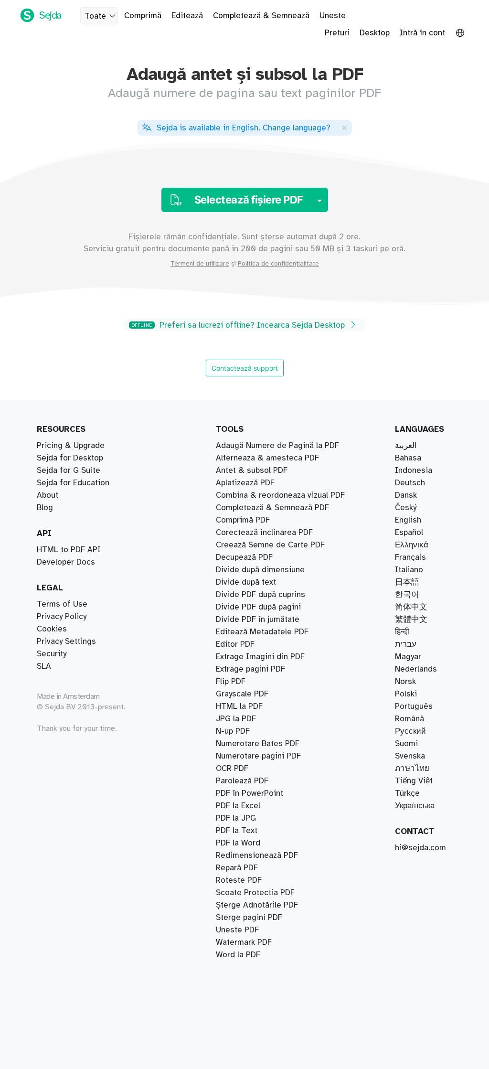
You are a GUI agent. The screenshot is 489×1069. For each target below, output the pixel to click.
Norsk (405, 681)
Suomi (406, 743)
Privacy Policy (61, 616)
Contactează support (245, 368)
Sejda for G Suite (68, 470)
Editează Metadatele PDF (262, 632)
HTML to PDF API (69, 549)
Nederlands (416, 669)
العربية (406, 445)
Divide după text (246, 582)
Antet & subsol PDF (251, 470)
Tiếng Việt (414, 781)
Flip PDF (230, 681)
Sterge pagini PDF (249, 917)
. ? (243, 128)
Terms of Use (62, 604)
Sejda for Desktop (70, 458)
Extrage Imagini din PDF (260, 656)
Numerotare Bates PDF (257, 743)
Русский (410, 731)
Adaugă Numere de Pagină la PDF (277, 445)
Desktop (375, 33)
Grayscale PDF (242, 694)
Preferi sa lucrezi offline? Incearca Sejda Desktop (239, 325)
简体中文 (411, 607)
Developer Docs (66, 562)
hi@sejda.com (420, 848)
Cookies (52, 629)
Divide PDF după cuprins (260, 594)
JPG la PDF (236, 719)
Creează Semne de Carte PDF (270, 545)
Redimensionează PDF (257, 855)
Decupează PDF (244, 557)
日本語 (407, 582)
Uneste (332, 15)
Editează (187, 15)
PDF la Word (238, 843)
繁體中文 (411, 619)
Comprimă (142, 15)
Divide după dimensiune (260, 570)
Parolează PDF (242, 781)
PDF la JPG (236, 818)
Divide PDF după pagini (258, 607)
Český (405, 507)
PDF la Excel (238, 806)
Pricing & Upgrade (71, 445)
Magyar (408, 656)
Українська (415, 806)
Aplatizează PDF (245, 483)
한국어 (407, 594)
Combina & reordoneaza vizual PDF (280, 495)
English (408, 520)
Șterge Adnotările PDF (257, 905)
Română (409, 719)
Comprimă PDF (243, 520)
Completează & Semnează (261, 15)
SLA (44, 666)
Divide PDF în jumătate (257, 619)
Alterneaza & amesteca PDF (267, 458)
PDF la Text (236, 830)
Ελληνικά (411, 545)
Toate (95, 16)
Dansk (406, 495)
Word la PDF (238, 955)
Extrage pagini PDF (250, 669)
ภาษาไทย (412, 768)
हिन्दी (402, 632)
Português (414, 706)
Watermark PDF (244, 942)
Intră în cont (422, 33)
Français (410, 557)
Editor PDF (235, 644)
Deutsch (410, 483)
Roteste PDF (239, 880)
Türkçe (407, 793)
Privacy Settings (66, 641)
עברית (405, 644)
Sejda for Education (73, 483)
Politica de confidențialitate (278, 263)
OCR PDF (232, 768)
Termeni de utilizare (199, 263)
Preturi (337, 33)
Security (51, 654)
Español (409, 532)
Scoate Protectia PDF (255, 892)
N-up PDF (233, 731)
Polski (406, 694)
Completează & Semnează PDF (272, 507)
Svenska (410, 756)
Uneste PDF (237, 930)
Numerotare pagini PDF (258, 756)
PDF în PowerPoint (249, 793)
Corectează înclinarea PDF (264, 532)
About (47, 495)
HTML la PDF (239, 706)
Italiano (409, 570)
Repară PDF (237, 868)
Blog (45, 507)
